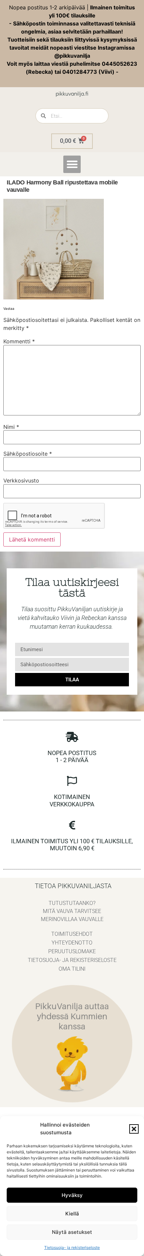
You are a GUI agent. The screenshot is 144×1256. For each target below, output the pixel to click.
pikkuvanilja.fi (72, 93)
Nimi (11, 427)
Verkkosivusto (21, 480)
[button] (134, 1129)
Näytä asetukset (72, 1232)
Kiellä (72, 1213)
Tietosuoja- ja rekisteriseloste (72, 1247)
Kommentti (19, 341)
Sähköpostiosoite (27, 453)
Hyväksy (72, 1195)
